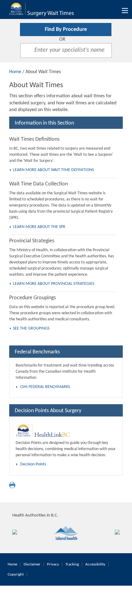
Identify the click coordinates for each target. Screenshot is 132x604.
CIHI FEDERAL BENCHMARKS (45, 387)
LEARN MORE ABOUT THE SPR (39, 227)
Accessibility (95, 564)
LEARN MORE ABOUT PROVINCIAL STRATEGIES (53, 283)
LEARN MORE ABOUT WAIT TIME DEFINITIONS (53, 170)
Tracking (72, 564)
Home (15, 71)
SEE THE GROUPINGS (31, 328)
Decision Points (33, 464)
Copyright (16, 574)
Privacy (53, 564)
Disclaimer (32, 564)
